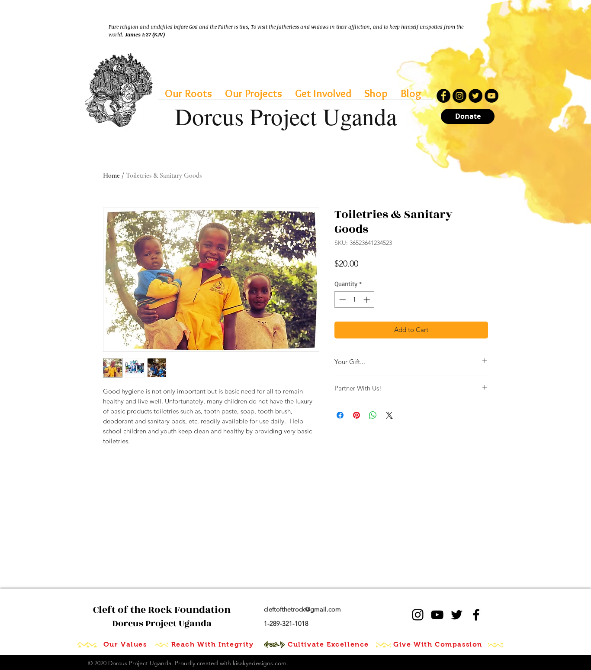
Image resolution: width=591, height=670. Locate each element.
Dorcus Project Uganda (162, 616)
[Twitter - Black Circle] (475, 96)
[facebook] (476, 614)
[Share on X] (389, 415)
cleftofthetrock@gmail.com (302, 609)
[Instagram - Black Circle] (459, 96)
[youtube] (437, 614)
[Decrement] (341, 300)
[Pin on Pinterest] (356, 415)
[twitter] (456, 614)
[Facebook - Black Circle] (443, 96)
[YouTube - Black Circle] (491, 96)
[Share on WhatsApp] (373, 415)
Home (111, 175)
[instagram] (417, 614)
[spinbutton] (354, 300)
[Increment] (367, 300)
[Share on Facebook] (340, 415)
